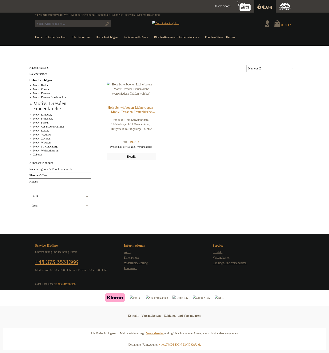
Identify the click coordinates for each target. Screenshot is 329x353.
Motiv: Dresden (41, 93)
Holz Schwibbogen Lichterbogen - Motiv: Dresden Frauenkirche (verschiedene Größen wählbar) (131, 110)
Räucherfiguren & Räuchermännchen (51, 169)
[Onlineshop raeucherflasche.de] (265, 6)
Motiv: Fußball (41, 122)
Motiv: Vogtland (42, 134)
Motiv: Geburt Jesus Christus (48, 126)
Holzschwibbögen (40, 80)
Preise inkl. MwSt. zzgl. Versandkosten (131, 146)
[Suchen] (107, 23)
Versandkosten (221, 257)
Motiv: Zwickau (41, 138)
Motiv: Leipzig (41, 130)
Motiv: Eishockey (42, 114)
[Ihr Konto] (267, 24)
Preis (35, 205)
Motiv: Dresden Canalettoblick (49, 97)
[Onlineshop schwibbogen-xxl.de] (285, 6)
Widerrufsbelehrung (136, 263)
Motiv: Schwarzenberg (45, 146)
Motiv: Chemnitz (42, 89)
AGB (127, 252)
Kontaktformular (65, 283)
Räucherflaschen (39, 67)
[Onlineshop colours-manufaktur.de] (244, 6)
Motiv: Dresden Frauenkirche (49, 106)
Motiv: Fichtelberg (43, 118)
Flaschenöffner (38, 175)
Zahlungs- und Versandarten (230, 263)
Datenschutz (131, 257)
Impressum (130, 268)
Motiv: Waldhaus (42, 142)
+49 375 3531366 (56, 261)
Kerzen (33, 181)
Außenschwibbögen (41, 162)
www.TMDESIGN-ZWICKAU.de (179, 344)
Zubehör (37, 154)
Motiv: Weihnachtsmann (46, 150)
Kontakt (217, 252)
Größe (35, 196)
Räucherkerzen (38, 74)
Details (131, 156)
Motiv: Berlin (40, 85)
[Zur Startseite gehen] (166, 23)
